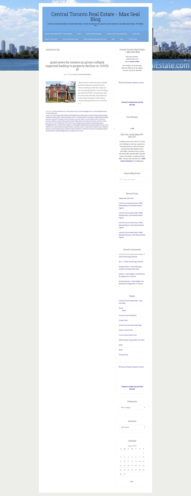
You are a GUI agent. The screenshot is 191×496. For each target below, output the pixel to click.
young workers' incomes (76, 131)
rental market (89, 127)
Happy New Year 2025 (126, 198)
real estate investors (79, 127)
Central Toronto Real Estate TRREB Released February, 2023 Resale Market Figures (132, 235)
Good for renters (101, 121)
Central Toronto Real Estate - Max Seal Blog (95, 16)
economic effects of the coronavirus (95, 119)
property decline (68, 127)
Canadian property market (53, 117)
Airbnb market (68, 115)
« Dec (131, 481)
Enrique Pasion (124, 267)
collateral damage (66, 117)
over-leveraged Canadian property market (82, 125)
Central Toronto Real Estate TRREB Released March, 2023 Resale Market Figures (131, 225)
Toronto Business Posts (58, 111)
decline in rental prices (89, 117)
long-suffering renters (97, 123)
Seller (121, 345)
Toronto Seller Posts (51, 113)
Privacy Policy (123, 355)
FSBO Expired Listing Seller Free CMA (131, 340)
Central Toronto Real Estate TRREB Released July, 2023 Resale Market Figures (131, 205)
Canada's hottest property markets (97, 115)
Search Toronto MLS (126, 330)
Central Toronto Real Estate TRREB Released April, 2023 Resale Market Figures (131, 215)
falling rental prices (80, 121)
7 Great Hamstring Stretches (133, 262)
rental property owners (57, 129)
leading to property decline (83, 123)
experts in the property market (65, 121)
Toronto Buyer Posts (71, 111)
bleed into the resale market (80, 115)
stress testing (98, 129)
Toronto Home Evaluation (127, 315)
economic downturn (69, 119)
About (124, 310)
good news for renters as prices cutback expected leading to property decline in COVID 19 (77, 65)
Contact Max (123, 320)
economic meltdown (51, 121)
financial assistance (91, 121)
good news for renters (52, 123)
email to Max (134, 61)
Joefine (121, 274)
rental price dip (97, 127)
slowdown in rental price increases (84, 129)
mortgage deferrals (51, 125)
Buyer (121, 350)
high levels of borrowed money (67, 123)
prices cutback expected (57, 127)
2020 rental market (58, 115)
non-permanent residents (64, 125)
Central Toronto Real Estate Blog (130, 325)
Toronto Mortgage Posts (85, 111)
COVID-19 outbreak (76, 117)
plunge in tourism (100, 125)
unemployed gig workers (62, 131)
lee (120, 262)
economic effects (80, 119)
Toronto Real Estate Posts (99, 111)
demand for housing (57, 119)
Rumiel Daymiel (124, 281)
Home (121, 308)
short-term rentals (70, 129)
